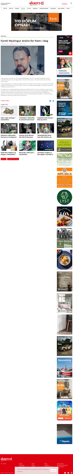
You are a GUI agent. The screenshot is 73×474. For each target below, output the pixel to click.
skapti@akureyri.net (13, 44)
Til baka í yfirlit (5, 100)
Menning (3, 159)
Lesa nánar (19, 471)
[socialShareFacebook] (50, 101)
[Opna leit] (71, 3)
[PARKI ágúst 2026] (36, 22)
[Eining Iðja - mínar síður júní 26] (64, 178)
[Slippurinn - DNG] (64, 434)
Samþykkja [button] (53, 470)
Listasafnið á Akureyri (13, 159)
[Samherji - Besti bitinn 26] (64, 260)
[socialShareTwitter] (53, 101)
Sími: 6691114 (3, 463)
